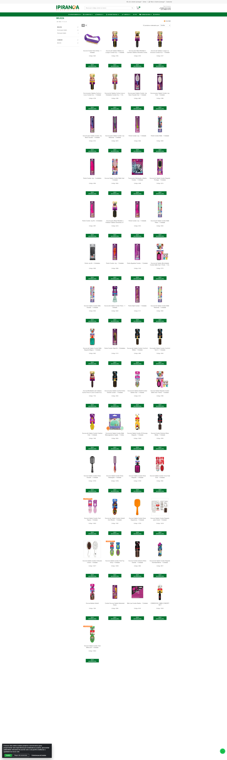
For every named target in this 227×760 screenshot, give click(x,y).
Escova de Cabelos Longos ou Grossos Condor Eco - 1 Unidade (160, 51)
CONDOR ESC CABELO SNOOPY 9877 (160, 604)
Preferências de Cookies (39, 755)
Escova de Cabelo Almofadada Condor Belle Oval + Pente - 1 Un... (160, 264)
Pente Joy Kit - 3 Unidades (92, 263)
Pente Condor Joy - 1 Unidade (137, 136)
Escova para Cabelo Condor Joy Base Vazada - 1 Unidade (92, 136)
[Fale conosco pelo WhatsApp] (222, 751)
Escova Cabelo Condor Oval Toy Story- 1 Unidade (115, 561)
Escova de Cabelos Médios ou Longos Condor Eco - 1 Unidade (115, 51)
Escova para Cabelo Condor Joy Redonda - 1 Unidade (114, 136)
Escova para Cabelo (62, 30)
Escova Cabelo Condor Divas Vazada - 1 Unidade (92, 476)
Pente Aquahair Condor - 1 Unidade (137, 263)
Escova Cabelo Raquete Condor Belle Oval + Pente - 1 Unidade (160, 391)
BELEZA (59, 27)
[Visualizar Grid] (83, 25)
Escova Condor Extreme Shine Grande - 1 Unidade (137, 561)
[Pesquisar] (132, 8)
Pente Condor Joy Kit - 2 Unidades (92, 221)
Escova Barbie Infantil (92, 603)
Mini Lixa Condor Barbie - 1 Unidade (137, 603)
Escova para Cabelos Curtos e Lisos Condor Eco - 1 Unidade (92, 94)
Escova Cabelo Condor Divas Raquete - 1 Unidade (137, 476)
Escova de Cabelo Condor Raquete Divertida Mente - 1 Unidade (160, 561)
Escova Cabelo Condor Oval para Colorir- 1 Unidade (92, 561)
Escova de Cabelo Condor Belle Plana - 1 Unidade (160, 221)
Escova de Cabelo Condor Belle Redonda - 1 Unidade (160, 306)
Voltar (168, 21)
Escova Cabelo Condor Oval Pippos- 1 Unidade (92, 519)
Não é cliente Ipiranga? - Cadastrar (161, 1)
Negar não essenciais (20, 755)
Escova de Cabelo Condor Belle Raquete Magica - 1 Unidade (92, 349)
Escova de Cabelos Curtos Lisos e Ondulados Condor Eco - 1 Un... (115, 94)
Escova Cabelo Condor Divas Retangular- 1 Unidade (114, 476)
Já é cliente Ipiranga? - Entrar (137, 1)
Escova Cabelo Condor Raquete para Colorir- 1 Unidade (160, 519)
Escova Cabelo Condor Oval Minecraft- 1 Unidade (92, 646)
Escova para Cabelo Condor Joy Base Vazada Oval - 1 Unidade (137, 94)
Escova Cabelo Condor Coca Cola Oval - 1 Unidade (160, 476)
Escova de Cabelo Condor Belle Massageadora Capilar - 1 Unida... (114, 434)
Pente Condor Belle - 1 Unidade (160, 136)
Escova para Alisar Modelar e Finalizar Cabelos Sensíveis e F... (115, 221)
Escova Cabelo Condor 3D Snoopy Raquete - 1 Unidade (137, 434)
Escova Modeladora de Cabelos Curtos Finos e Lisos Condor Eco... (92, 391)
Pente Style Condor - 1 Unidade (137, 306)
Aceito (8, 755)
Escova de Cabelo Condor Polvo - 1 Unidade (114, 306)
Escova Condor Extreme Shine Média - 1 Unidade (160, 434)
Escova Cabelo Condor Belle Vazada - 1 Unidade (92, 306)
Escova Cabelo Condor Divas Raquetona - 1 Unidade (137, 519)
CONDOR (59, 40)
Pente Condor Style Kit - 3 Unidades (114, 348)
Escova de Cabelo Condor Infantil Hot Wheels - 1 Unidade (115, 519)
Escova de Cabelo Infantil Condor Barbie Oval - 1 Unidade (137, 391)
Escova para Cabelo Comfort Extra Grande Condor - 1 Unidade (115, 391)
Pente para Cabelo (61, 33)
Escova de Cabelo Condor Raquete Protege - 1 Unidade (160, 179)
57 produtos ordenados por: (151, 25)
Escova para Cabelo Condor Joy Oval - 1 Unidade (160, 94)
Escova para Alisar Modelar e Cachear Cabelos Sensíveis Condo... (137, 51)
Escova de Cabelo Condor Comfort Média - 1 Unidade (137, 349)
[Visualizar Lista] (86, 25)
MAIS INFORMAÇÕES (92, 65)
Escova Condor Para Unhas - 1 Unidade (92, 51)
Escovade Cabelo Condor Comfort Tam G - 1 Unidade (160, 349)
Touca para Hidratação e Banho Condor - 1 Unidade (137, 179)
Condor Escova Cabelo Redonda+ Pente (115, 604)
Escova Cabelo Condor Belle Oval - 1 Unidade (115, 179)
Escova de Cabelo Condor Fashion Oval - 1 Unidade (92, 434)
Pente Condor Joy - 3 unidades (92, 178)
